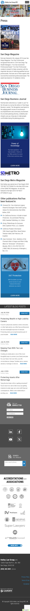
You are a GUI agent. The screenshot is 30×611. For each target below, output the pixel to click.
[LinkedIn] (11, 432)
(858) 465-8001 (6, 569)
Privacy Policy (25, 577)
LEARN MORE (15, 166)
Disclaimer (26, 584)
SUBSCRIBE (10, 417)
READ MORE (13, 334)
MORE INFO (14, 545)
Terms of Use (25, 580)
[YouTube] (11, 439)
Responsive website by (7, 589)
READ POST (24, 313)
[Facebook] (19, 432)
